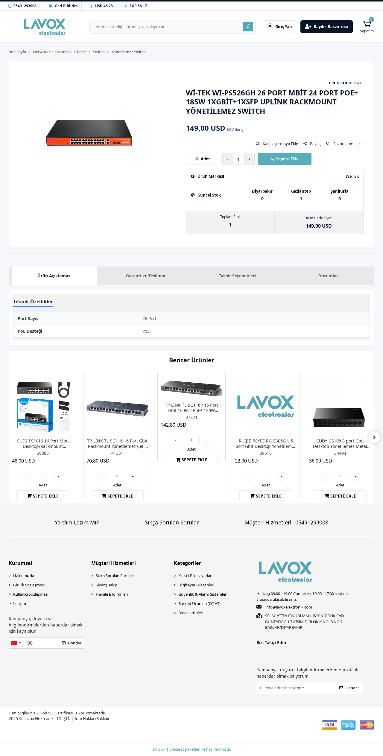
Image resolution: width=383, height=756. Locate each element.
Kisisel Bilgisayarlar (195, 575)
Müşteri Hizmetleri (286, 522)
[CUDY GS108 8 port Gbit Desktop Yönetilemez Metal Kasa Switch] (340, 406)
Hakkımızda (23, 575)
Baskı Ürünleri (190, 612)
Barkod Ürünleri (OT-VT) (199, 603)
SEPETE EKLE (46, 496)
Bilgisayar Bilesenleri (196, 585)
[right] (374, 437)
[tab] (54, 276)
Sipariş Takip (107, 585)
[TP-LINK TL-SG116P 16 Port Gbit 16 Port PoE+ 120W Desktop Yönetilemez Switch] (191, 388)
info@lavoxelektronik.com (288, 607)
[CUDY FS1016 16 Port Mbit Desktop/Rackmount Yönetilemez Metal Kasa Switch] (43, 406)
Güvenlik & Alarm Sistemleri (202, 594)
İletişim (19, 603)
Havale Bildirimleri (112, 594)
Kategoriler (187, 563)
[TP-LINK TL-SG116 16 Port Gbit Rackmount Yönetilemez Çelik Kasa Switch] (117, 406)
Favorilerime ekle (348, 143)
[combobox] (16, 643)
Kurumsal (20, 563)
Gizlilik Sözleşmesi (29, 585)
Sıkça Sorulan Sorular (172, 522)
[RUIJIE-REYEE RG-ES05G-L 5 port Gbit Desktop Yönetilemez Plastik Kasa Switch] (266, 406)
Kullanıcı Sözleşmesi (30, 594)
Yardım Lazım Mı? (77, 522)
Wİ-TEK (352, 176)
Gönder (74, 643)
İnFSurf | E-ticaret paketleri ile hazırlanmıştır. (192, 749)
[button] (367, 26)
